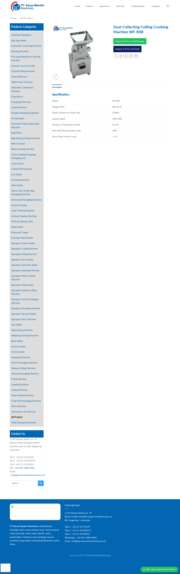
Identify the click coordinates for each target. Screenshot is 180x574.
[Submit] (41, 483)
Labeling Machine (20, 384)
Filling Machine (18, 379)
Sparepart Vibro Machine (23, 319)
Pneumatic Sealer (19, 232)
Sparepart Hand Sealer (22, 260)
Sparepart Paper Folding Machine (23, 278)
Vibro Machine (18, 406)
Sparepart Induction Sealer (24, 265)
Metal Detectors (19, 77)
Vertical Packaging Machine (25, 374)
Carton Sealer (18, 352)
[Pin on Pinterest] (131, 56)
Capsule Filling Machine (23, 71)
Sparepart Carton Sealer (23, 243)
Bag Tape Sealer (19, 40)
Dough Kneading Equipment (25, 113)
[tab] (57, 87)
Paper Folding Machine (22, 395)
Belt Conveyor (18, 144)
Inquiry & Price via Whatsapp (129, 41)
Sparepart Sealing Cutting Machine (23, 292)
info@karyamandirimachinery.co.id (28, 475)
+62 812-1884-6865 (25, 468)
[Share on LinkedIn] (136, 56)
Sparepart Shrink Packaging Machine (24, 301)
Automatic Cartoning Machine (26, 46)
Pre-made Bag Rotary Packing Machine (25, 59)
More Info (120, 6)
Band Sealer (17, 341)
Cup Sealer (16, 174)
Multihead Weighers (21, 35)
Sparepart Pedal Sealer (22, 285)
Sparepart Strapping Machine (25, 308)
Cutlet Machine (19, 107)
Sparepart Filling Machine (24, 254)
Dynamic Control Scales (23, 66)
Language (155, 6)
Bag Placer (16, 133)
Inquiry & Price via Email (127, 49)
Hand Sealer (17, 185)
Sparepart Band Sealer (22, 238)
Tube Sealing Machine (22, 330)
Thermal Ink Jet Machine (23, 412)
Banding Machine (19, 51)
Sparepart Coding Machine (24, 249)
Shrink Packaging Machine (24, 363)
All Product (27, 18)
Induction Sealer (19, 205)
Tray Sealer (16, 325)
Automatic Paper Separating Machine (25, 126)
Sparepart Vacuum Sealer (23, 314)
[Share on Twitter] (121, 56)
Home (77, 6)
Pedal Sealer (17, 227)
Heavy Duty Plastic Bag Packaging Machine (22, 193)
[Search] (167, 6)
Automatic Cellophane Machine (22, 89)
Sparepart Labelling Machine (25, 270)
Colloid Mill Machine (21, 169)
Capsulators (17, 96)
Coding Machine (19, 390)
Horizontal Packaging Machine (26, 200)
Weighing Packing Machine (24, 335)
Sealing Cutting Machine (23, 368)
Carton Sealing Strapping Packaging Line (23, 156)
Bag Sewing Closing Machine (25, 138)
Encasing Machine (20, 180)
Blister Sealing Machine (22, 149)
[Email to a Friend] (126, 56)
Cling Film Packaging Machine (26, 401)
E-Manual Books (138, 6)
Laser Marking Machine (22, 211)
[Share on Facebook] (115, 56)
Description (57, 87)
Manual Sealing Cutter (22, 221)
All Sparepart (17, 118)
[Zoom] (56, 77)
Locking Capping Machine (24, 216)
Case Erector (17, 164)
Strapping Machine (20, 357)
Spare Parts (104, 6)
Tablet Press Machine (21, 82)
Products (89, 6)
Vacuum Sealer (18, 346)
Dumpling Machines (21, 102)
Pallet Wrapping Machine (23, 422)
